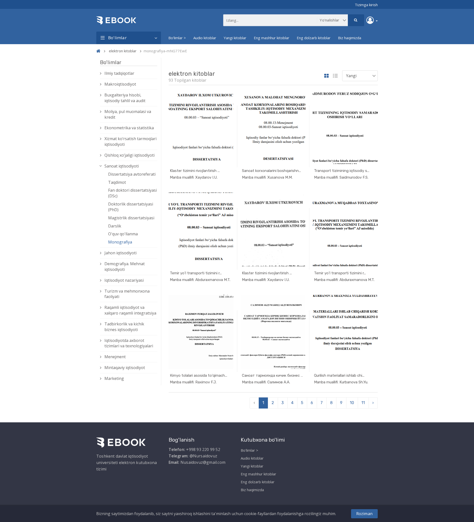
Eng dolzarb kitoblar (314, 37)
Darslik (114, 226)
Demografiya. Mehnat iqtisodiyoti (124, 266)
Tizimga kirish (366, 4)
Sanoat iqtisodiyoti (121, 166)
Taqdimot (117, 182)
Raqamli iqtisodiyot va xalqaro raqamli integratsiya (130, 310)
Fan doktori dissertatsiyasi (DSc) (132, 193)
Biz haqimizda (349, 37)
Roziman (364, 513)
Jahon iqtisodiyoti (120, 253)
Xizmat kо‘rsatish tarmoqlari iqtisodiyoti (130, 141)
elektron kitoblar (123, 50)
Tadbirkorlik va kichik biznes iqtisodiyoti (124, 326)
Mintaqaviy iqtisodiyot (124, 367)
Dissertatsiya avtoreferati (132, 174)
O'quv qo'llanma (123, 234)
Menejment (115, 356)
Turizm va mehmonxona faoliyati (127, 293)
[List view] (335, 76)
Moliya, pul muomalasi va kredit (127, 114)
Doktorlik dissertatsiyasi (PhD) (130, 206)
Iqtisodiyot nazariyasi (124, 280)
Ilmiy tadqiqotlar (119, 73)
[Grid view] (326, 76)
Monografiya (120, 242)
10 (352, 402)
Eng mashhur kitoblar (271, 37)
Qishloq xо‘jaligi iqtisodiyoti (129, 155)
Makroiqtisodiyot (120, 84)
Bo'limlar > (177, 37)
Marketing (114, 378)
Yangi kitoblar (235, 37)
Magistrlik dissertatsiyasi (131, 218)
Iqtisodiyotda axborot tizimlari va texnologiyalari (128, 343)
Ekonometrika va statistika (129, 127)
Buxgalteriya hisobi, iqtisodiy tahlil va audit (124, 97)
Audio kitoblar (204, 37)
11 (363, 402)
